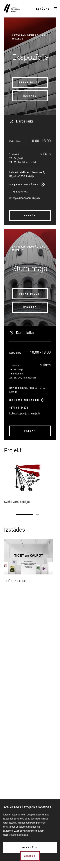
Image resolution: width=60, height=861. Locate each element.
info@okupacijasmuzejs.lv (24, 198)
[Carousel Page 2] (37, 514)
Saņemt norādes (24, 184)
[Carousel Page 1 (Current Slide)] (24, 514)
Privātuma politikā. (18, 834)
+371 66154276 (18, 407)
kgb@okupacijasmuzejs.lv (24, 413)
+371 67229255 (18, 192)
